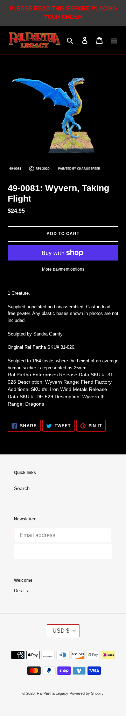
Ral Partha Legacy (52, 693)
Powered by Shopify (87, 693)
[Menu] (114, 40)
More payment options (63, 269)
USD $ (60, 631)
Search (22, 488)
